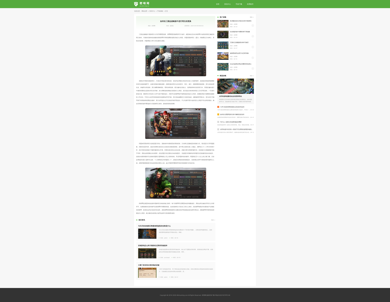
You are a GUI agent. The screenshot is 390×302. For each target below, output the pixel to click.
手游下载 (239, 4)
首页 (217, 4)
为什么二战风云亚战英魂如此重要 (231, 122)
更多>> (213, 220)
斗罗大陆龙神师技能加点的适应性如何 (232, 107)
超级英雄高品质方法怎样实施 (239, 53)
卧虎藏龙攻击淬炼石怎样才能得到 (240, 21)
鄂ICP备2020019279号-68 (221, 295)
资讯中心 (227, 4)
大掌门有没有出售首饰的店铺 (148, 265)
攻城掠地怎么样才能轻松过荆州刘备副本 (152, 245)
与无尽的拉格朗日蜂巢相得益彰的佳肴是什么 (154, 226)
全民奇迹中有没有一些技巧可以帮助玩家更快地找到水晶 (237, 129)
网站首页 (144, 11)
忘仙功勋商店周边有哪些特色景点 (240, 64)
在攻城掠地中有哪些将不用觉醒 (240, 31)
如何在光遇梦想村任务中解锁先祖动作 (232, 114)
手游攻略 (160, 11)
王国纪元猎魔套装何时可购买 (239, 42)
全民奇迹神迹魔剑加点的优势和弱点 (230, 96)
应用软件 (250, 4)
